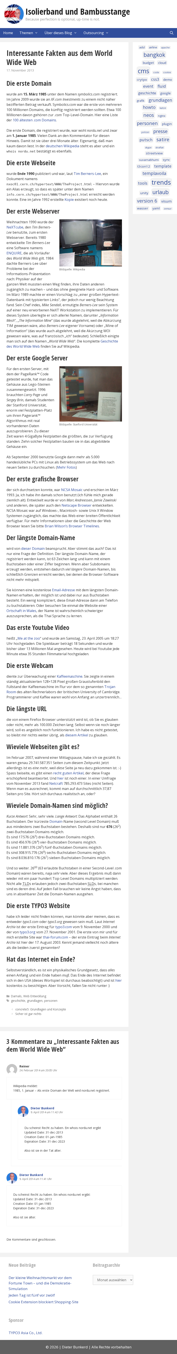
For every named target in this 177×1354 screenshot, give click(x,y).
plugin (167, 124)
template (162, 166)
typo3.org (27, 932)
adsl (142, 47)
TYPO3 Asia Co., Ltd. (26, 1332)
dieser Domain (33, 548)
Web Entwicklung (34, 996)
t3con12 (143, 166)
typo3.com (63, 926)
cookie (167, 72)
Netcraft (56, 783)
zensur (168, 208)
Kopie (69, 199)
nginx (161, 116)
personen (50, 1001)
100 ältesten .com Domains (34, 120)
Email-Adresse (63, 590)
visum (166, 201)
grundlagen (35, 1001)
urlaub (160, 192)
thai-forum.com (55, 937)
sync (166, 159)
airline (153, 47)
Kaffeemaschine (69, 676)
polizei (145, 132)
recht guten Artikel (68, 773)
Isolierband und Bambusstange (77, 11)
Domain (55, 821)
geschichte (18, 1001)
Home (8, 32)
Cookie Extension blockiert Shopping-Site (43, 1301)
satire (162, 139)
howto (149, 107)
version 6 (147, 201)
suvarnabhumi (149, 160)
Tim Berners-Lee (87, 173)
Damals (16, 996)
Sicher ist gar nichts (28, 1014)
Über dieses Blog (58, 32)
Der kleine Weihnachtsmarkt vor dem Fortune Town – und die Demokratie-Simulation (40, 1283)
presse (160, 131)
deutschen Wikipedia (62, 146)
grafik (140, 101)
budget (148, 62)
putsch (145, 139)
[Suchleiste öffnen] (171, 33)
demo (167, 79)
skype (148, 147)
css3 (155, 79)
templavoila (154, 173)
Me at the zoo (28, 638)
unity (144, 193)
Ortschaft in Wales (21, 610)
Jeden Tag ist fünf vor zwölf (32, 1295)
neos (148, 115)
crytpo (142, 79)
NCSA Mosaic (71, 489)
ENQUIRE (14, 253)
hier (60, 778)
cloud (162, 62)
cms (143, 71)
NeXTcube (14, 227)
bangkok (154, 54)
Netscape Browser (77, 505)
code (156, 72)
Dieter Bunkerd (42, 1108)
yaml (156, 208)
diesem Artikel (76, 735)
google (165, 93)
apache (165, 47)
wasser (142, 208)
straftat (160, 147)
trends (161, 182)
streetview (154, 153)
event (148, 86)
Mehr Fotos (66, 467)
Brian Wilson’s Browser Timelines (72, 526)
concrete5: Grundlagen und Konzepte (40, 1009)
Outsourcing (94, 32)
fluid (162, 86)
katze (163, 107)
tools (142, 183)
